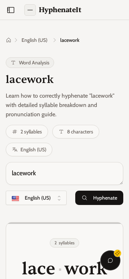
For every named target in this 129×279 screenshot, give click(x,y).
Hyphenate (105, 198)
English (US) (34, 40)
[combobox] (36, 198)
